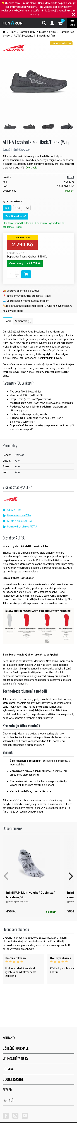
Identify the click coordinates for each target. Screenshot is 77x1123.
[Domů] (4, 31)
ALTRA (70, 177)
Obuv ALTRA (14, 510)
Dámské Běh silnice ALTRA (22, 526)
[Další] (70, 876)
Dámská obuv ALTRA (19, 515)
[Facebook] (7, 1118)
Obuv (13, 31)
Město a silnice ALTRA (19, 521)
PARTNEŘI (8, 1100)
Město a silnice (47, 31)
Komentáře (23, 321)
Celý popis (31, 167)
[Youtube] (26, 1118)
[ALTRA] (38, 500)
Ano (17, 460)
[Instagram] (16, 1118)
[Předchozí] (6, 876)
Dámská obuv (27, 31)
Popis (8, 321)
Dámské (19, 455)
